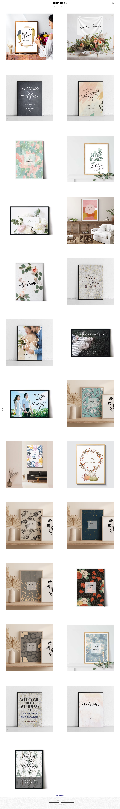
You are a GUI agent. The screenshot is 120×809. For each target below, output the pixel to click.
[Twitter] (3, 408)
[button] (6, 3)
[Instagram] (3, 413)
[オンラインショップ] (113, 2)
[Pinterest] (3, 410)
